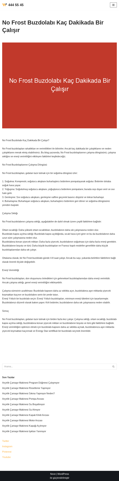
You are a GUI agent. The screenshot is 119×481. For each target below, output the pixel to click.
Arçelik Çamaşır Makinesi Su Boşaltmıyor (23, 404)
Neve (53, 474)
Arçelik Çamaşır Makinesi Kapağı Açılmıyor (24, 426)
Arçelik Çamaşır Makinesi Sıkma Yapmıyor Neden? (28, 393)
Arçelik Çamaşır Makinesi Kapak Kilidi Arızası (25, 415)
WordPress (63, 474)
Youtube (6, 457)
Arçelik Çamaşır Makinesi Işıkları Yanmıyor (24, 431)
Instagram (7, 446)
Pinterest (6, 452)
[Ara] (113, 367)
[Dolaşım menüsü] (113, 4)
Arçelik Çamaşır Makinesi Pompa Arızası (23, 399)
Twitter (5, 441)
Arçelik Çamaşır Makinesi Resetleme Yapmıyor (26, 388)
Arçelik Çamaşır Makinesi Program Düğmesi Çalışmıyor (30, 382)
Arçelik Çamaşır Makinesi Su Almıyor (21, 409)
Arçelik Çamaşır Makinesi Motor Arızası (22, 420)
